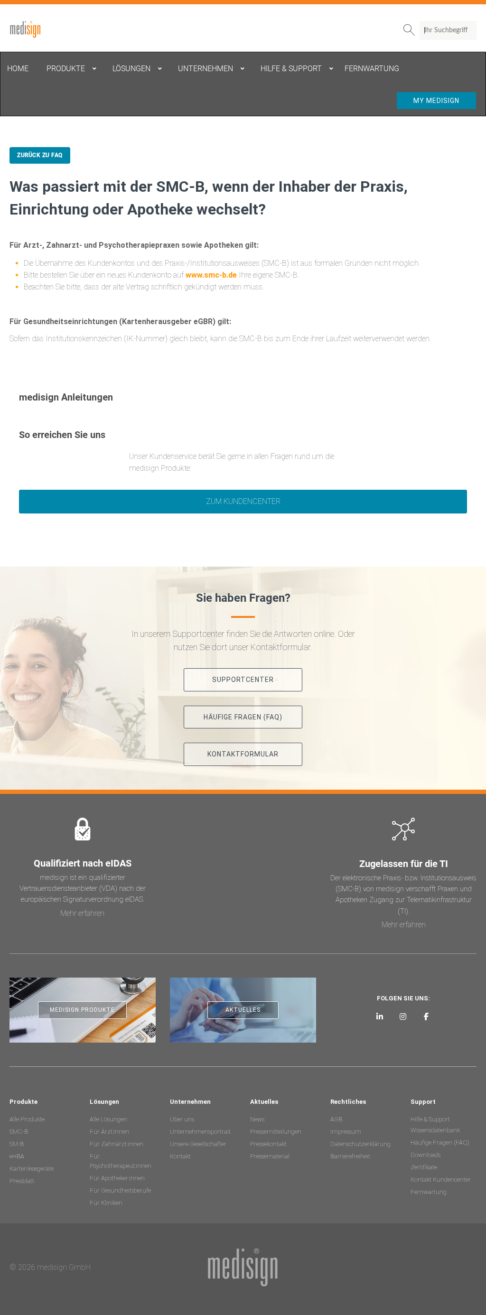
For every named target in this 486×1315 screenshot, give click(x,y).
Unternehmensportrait (200, 1131)
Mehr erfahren (82, 913)
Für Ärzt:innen (109, 1131)
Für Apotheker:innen (117, 1178)
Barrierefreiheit (350, 1156)
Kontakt (180, 1156)
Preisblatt (21, 1180)
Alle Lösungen (108, 1119)
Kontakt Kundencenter (441, 1179)
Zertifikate (424, 1167)
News (257, 1119)
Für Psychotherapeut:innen (120, 1161)
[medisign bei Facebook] (426, 1016)
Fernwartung (429, 1191)
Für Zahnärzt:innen (116, 1143)
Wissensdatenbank (435, 1130)
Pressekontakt (268, 1143)
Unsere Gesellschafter (198, 1143)
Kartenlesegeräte (31, 1168)
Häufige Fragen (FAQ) (440, 1142)
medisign (48, 29)
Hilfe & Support (430, 1119)
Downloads (425, 1154)
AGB (336, 1119)
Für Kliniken (106, 1202)
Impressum (345, 1131)
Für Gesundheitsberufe (120, 1190)
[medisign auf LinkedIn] (380, 1016)
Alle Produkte (27, 1119)
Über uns (182, 1119)
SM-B (16, 1143)
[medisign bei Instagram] (403, 1016)
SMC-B (18, 1131)
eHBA (16, 1156)
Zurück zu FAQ (40, 155)
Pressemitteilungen (275, 1131)
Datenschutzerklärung (360, 1143)
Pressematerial (270, 1156)
